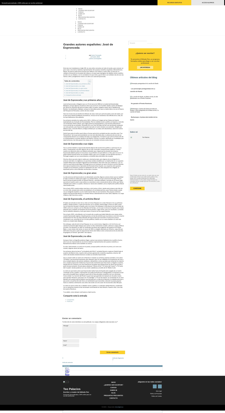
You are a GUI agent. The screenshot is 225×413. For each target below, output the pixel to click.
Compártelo (70, 299)
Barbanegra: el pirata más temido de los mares (143, 118)
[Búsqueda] (149, 43)
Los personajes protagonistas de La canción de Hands (142, 90)
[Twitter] (160, 386)
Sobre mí (81, 27)
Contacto (82, 19)
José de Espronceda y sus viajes (75, 86)
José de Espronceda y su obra (75, 93)
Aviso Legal (159, 391)
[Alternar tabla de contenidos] (89, 81)
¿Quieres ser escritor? (86, 10)
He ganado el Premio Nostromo (141, 103)
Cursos (80, 25)
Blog (79, 28)
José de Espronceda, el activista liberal (77, 90)
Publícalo (70, 301)
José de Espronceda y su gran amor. (76, 88)
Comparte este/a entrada (73, 95)
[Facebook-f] (155, 386)
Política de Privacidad (156, 393)
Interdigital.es (119, 407)
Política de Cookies (157, 396)
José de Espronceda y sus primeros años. (78, 84)
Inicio (80, 22)
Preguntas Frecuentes (86, 17)
